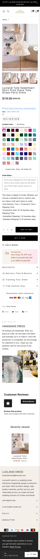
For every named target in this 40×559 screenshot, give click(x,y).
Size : (10, 113)
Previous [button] (4, 48)
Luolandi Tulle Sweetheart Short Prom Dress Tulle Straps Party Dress (20, 457)
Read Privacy (15, 547)
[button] (37, 3)
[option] (20, 47)
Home (5, 20)
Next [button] (35, 48)
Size (5, 553)
